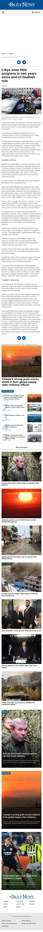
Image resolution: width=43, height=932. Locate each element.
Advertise (5, 926)
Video (5, 907)
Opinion (32, 901)
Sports (32, 904)
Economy (19, 901)
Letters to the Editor (29, 923)
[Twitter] (24, 62)
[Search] (33, 12)
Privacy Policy (6, 921)
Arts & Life (20, 904)
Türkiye (5, 901)
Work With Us (26, 921)
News (4, 53)
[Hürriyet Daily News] (21, 5)
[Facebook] (19, 62)
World (11, 53)
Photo (18, 907)
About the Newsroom (9, 923)
